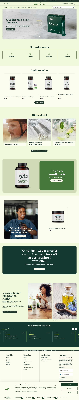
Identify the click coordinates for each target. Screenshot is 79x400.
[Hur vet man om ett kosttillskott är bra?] (39, 133)
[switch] (33, 398)
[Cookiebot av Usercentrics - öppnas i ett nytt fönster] (7, 398)
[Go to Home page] (39, 3)
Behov (11, 7)
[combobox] (61, 374)
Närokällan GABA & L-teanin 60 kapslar (12, 96)
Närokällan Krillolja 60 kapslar (28, 96)
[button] (73, 329)
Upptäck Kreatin (10, 29)
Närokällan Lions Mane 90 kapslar (47, 96)
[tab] (37, 36)
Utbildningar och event (32, 7)
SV (7, 3)
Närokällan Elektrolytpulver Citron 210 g (57, 228)
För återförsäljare (71, 0)
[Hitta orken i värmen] (15, 133)
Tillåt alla (69, 384)
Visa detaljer (62, 397)
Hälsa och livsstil (24, 7)
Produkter (5, 7)
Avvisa (69, 392)
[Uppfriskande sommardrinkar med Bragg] (64, 133)
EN (4, 3)
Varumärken (16, 7)
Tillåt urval (69, 388)
